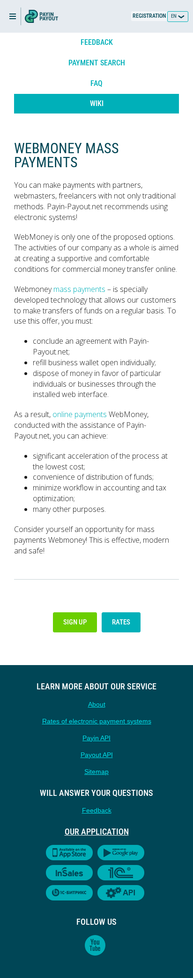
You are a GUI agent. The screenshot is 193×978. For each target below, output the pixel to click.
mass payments (79, 289)
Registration (149, 16)
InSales (69, 872)
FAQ (96, 83)
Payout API (97, 754)
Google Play (120, 852)
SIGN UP (75, 622)
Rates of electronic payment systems (96, 721)
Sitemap (96, 771)
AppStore (69, 852)
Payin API (96, 738)
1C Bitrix (69, 892)
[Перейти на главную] (41, 16)
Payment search (96, 62)
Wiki (97, 103)
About (96, 704)
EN (174, 16)
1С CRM (120, 872)
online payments (79, 414)
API (120, 892)
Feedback (97, 42)
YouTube (95, 945)
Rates (121, 622)
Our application (97, 831)
